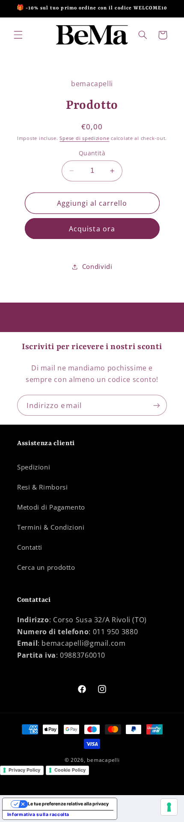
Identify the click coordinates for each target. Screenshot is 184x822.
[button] (18, 35)
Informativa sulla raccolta (38, 814)
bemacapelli (103, 760)
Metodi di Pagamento (51, 507)
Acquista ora (92, 228)
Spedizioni (33, 467)
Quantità (92, 153)
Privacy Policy (24, 770)
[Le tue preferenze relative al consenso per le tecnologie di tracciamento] (169, 807)
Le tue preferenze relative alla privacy (68, 804)
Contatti (29, 547)
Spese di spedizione (84, 138)
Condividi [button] (97, 266)
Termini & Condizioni (51, 527)
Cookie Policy (70, 770)
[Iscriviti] (156, 405)
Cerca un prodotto (46, 567)
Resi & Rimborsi (42, 487)
